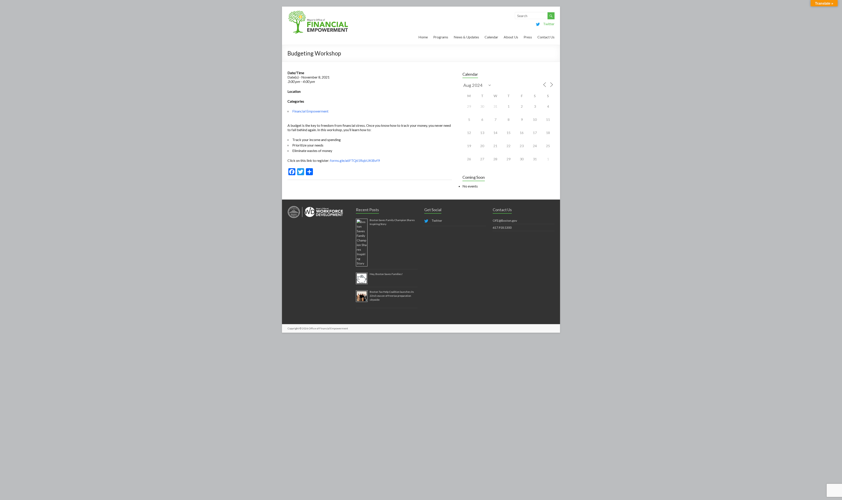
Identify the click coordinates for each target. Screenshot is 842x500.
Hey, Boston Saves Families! (386, 274)
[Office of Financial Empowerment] (318, 12)
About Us (511, 37)
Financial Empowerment (310, 111)
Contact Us (546, 37)
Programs (440, 37)
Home (423, 37)
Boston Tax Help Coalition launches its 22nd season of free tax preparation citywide (392, 295)
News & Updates (466, 37)
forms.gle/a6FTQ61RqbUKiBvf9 (355, 160)
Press (528, 37)
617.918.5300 (502, 227)
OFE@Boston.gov (505, 220)
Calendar (491, 37)
